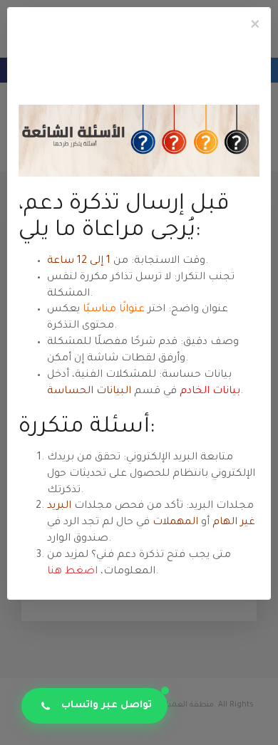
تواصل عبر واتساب (106, 705)
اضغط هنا (72, 572)
